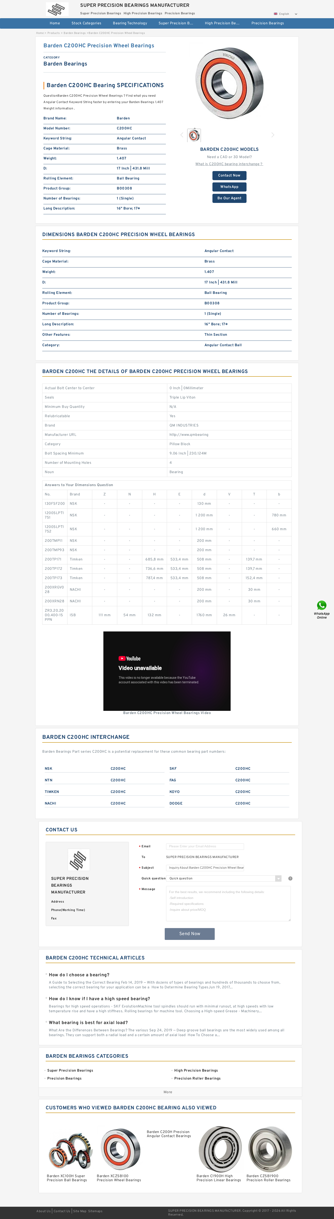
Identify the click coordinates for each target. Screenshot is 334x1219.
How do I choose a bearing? (79, 975)
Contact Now (229, 175)
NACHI (50, 803)
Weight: (50, 158)
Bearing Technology (130, 23)
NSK (48, 769)
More (168, 1092)
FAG (172, 780)
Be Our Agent (229, 198)
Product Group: (56, 188)
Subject (146, 868)
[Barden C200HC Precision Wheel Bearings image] (229, 83)
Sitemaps (95, 1211)
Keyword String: (57, 138)
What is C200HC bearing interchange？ (229, 164)
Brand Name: (55, 118)
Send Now (189, 934)
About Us (43, 1211)
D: (45, 168)
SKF (173, 769)
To (143, 857)
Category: (51, 345)
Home (55, 23)
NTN (48, 780)
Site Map (79, 1211)
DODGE (176, 803)
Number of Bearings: (61, 198)
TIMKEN (52, 792)
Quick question (154, 879)
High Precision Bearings (225, 23)
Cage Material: (56, 148)
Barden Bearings (75, 33)
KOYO (174, 792)
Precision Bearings (268, 23)
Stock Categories (87, 23)
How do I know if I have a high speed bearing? (99, 999)
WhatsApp (229, 187)
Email (145, 847)
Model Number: (56, 128)
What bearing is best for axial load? (88, 1023)
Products (53, 33)
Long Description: (59, 208)
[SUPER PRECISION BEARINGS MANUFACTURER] (57, 8)
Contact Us (62, 1211)
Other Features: (56, 335)
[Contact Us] (322, 609)
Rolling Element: (58, 178)
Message (147, 889)
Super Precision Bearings (179, 23)
